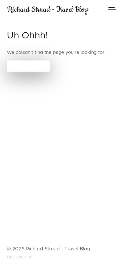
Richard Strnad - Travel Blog (47, 10)
